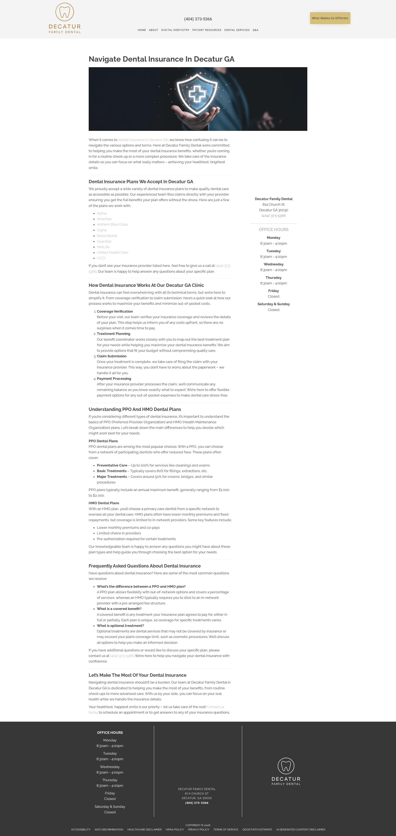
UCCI (101, 258)
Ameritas (104, 219)
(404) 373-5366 (198, 18)
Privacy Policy (198, 829)
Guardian (104, 241)
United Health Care (112, 252)
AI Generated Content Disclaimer (300, 829)
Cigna (101, 230)
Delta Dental (107, 236)
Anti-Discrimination (109, 829)
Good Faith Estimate (257, 829)
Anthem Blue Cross (112, 224)
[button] (330, 18)
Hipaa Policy (175, 829)
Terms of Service (225, 829)
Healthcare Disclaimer (144, 829)
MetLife (103, 247)
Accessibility (80, 829)
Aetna (101, 213)
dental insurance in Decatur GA (143, 140)
